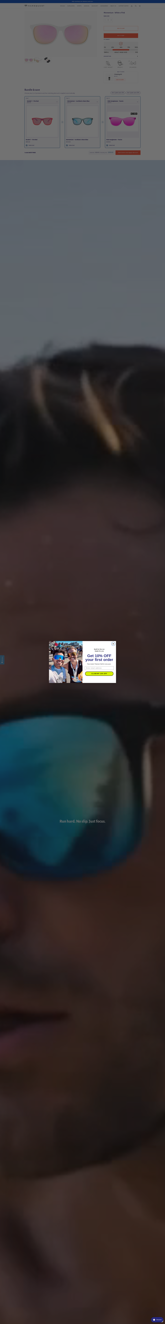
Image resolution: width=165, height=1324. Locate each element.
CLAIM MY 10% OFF (99, 673)
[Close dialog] (113, 644)
